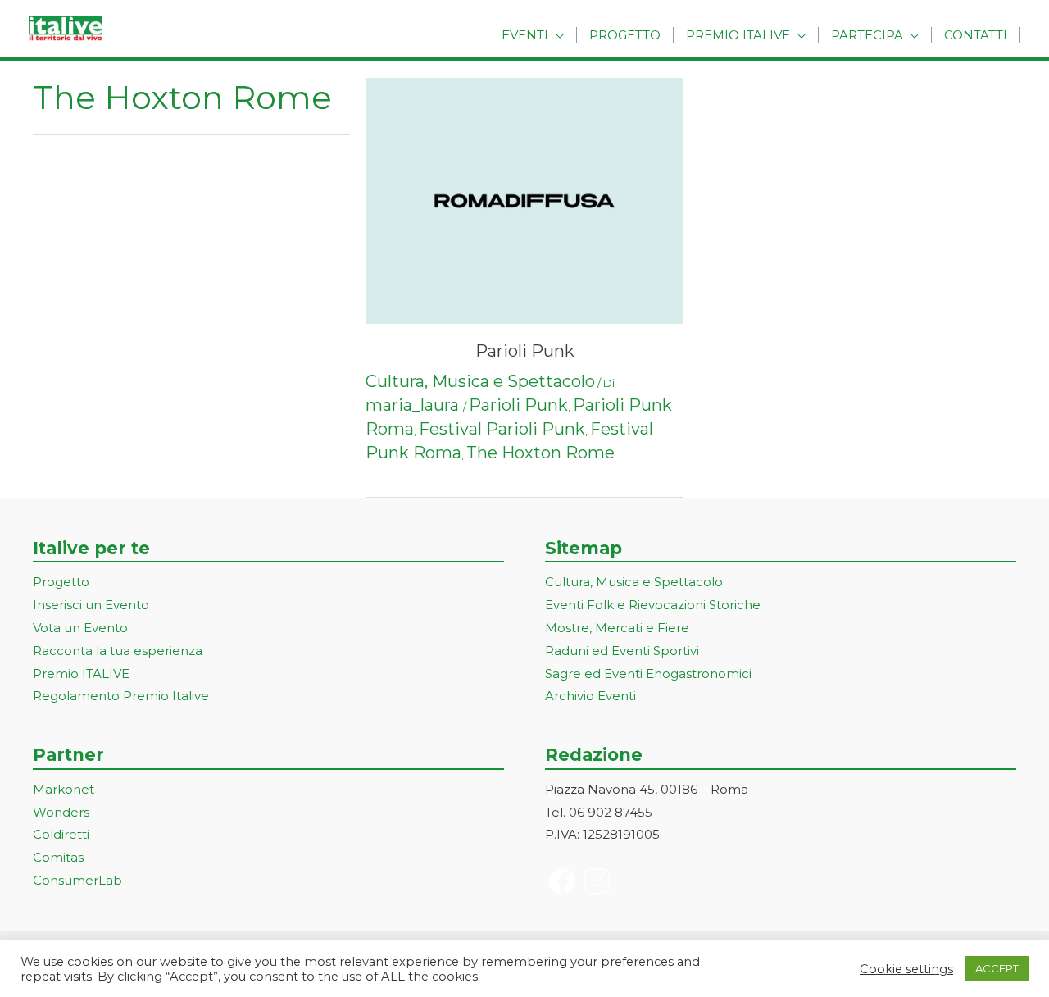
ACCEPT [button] (997, 968)
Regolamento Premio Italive (121, 695)
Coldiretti (61, 834)
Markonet (63, 789)
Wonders (61, 812)
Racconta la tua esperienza (117, 650)
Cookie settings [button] (906, 969)
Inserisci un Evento (91, 604)
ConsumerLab (77, 880)
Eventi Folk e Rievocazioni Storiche (653, 604)
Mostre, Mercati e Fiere (617, 627)
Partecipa (867, 35)
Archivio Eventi (590, 695)
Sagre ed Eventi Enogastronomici (648, 673)
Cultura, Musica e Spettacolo (480, 381)
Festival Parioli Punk (502, 429)
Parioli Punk (524, 351)
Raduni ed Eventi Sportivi (622, 650)
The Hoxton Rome (540, 452)
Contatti (975, 35)
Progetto (625, 35)
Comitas (58, 857)
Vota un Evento (80, 627)
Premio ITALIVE (81, 673)
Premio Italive (738, 35)
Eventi (525, 35)
